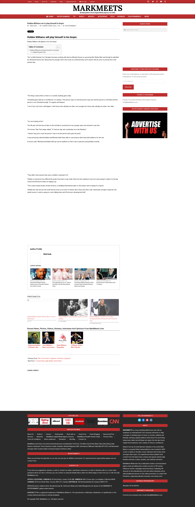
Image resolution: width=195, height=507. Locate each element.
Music (70, 279)
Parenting (92, 279)
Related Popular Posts (39, 52)
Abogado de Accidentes (131, 486)
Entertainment (70, 26)
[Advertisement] (73, 79)
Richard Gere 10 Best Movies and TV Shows (105, 283)
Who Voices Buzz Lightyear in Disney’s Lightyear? (54, 358)
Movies (48, 279)
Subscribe (128, 87)
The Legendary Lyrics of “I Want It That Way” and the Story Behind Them (61, 284)
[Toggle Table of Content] (57, 47)
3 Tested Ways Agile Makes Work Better (48, 361)
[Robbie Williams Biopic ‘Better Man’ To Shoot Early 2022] (41, 307)
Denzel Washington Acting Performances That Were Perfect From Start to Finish (39, 284)
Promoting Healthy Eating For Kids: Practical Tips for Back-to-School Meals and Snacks (84, 284)
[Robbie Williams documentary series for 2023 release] (73, 307)
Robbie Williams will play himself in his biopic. (44, 50)
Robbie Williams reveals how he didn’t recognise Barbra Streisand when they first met (103, 319)
